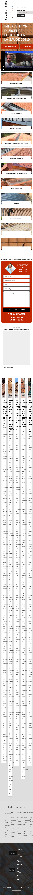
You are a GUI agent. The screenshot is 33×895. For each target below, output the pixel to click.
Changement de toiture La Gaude (5, 818)
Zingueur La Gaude (11, 834)
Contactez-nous (16, 890)
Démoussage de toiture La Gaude (17, 829)
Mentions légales (25, 888)
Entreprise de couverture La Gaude (17, 817)
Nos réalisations (10, 46)
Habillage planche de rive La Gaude (30, 830)
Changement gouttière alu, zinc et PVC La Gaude (23, 828)
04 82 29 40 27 (6, 6)
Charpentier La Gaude (23, 815)
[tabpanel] (16, 572)
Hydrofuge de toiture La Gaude (11, 825)
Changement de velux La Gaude (30, 817)
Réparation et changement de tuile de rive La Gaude (8, 824)
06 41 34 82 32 (6, 17)
